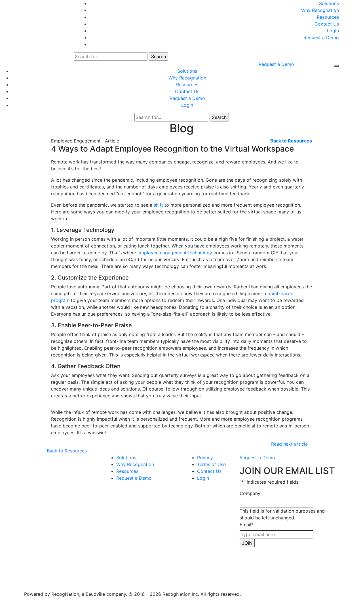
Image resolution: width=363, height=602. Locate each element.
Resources (328, 17)
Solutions (329, 3)
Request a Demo (321, 37)
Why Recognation (320, 10)
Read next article (289, 444)
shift (158, 205)
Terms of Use (211, 464)
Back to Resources (67, 451)
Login (333, 30)
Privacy (205, 457)
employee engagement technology (175, 252)
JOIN (247, 543)
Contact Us (327, 24)
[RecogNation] (45, 6)
